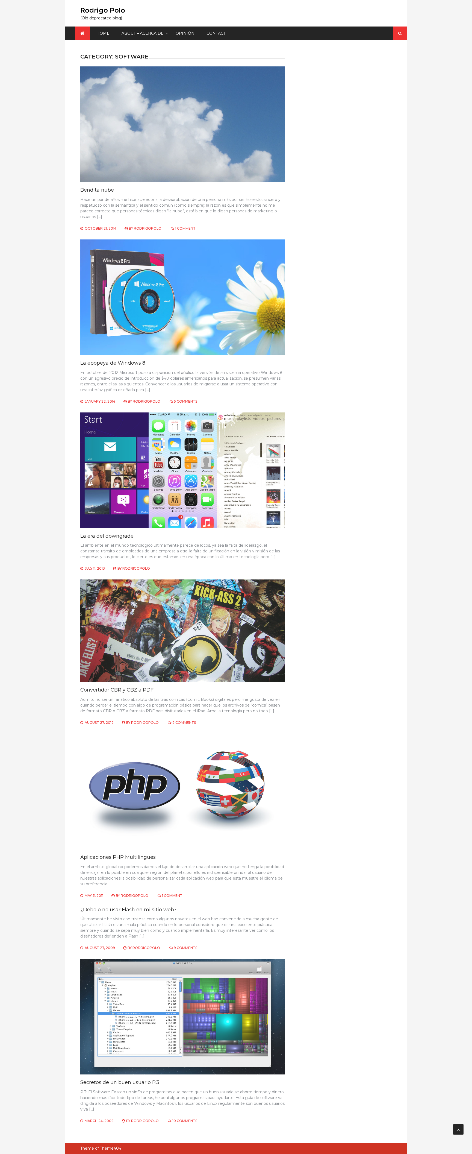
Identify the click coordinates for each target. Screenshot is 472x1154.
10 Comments (184, 1121)
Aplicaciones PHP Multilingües (118, 857)
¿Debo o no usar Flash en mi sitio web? (128, 910)
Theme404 (110, 1148)
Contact (216, 33)
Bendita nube (97, 190)
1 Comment (185, 228)
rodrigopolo (147, 228)
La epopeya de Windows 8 (112, 363)
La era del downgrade (107, 536)
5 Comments (185, 401)
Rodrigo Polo (102, 10)
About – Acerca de (143, 33)
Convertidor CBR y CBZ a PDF (117, 690)
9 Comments (185, 948)
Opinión (185, 33)
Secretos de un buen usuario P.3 (119, 1082)
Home (103, 33)
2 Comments (184, 722)
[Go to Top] (458, 1129)
